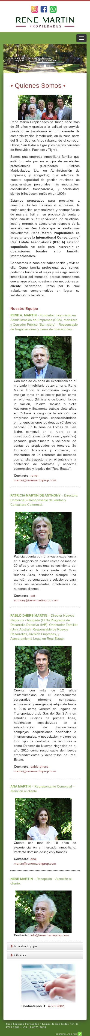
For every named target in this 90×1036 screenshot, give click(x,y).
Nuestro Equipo (25, 946)
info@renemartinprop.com (49, 935)
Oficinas (20, 955)
